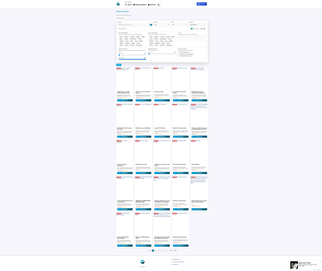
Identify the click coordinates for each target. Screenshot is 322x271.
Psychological (139, 45)
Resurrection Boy (158, 91)
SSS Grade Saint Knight (179, 164)
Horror (127, 41)
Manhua (140, 41)
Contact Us (176, 264)
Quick (129, 5)
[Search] (151, 25)
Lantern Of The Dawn (159, 128)
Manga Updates (140, 5)
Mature (133, 43)
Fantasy (126, 38)
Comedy (132, 36)
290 (171, 250)
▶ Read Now (125, 100)
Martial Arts (127, 43)
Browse (153, 5)
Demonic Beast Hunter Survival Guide (123, 238)
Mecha (138, 43)
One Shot (132, 45)
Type (172, 22)
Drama (121, 38)
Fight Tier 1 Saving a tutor (179, 128)
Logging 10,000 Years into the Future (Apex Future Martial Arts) (162, 202)
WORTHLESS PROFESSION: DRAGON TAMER (143, 201)
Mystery (126, 45)
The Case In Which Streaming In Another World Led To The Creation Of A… (199, 129)
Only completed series (184, 52)
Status (155, 22)
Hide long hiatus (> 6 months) (186, 55)
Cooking (138, 36)
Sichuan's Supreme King (179, 200)
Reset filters (203, 28)
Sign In (202, 4)
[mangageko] (119, 4)
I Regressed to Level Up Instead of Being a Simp (123, 92)
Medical (121, 45)
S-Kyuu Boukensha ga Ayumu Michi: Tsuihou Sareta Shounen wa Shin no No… (199, 202)
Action (121, 36)
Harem (139, 38)
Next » (175, 250)
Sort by (191, 22)
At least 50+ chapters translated (186, 54)
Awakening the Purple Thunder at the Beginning (198, 92)
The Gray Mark (195, 164)
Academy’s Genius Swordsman (122, 165)
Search (120, 22)
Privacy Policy (176, 259)
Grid (119, 64)
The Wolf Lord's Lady (141, 164)
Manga (143, 36)
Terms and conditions (178, 262)
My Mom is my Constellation (143, 128)
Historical (122, 41)
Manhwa (121, 43)
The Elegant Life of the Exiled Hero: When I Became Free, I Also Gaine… (162, 238)
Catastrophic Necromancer (180, 237)
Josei (136, 41)
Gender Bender (133, 38)
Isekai (131, 41)
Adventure (126, 36)
